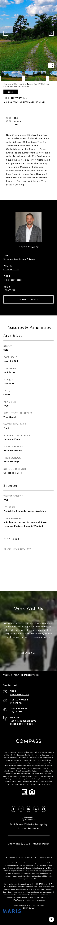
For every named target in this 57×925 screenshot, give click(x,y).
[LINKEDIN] (28, 809)
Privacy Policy (41, 843)
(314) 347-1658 (16, 712)
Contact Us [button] (28, 653)
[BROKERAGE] (43, 809)
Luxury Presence (28, 828)
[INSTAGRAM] (21, 809)
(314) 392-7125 (11, 269)
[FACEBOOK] (13, 809)
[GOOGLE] (36, 809)
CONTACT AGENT (28, 299)
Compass (21, 755)
